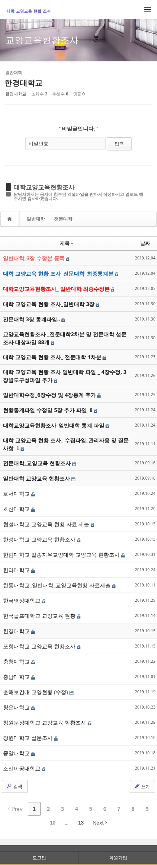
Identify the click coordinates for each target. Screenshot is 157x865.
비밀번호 (38, 143)
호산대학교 (17, 508)
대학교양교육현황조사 (44, 187)
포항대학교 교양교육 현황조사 (40, 646)
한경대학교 (24, 82)
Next (99, 823)
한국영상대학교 (22, 600)
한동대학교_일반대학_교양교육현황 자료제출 (57, 585)
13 (80, 823)
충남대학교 (17, 676)
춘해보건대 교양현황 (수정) (36, 692)
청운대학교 (17, 707)
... (66, 823)
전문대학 (63, 219)
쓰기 (144, 786)
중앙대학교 (17, 753)
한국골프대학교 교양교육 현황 (40, 615)
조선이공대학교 (22, 768)
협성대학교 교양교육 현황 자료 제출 (47, 524)
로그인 (39, 857)
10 (52, 823)
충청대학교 (17, 661)
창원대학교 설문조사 (28, 737)
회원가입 (118, 857)
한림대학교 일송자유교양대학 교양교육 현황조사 (62, 554)
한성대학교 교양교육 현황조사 (40, 539)
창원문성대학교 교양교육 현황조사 (45, 722)
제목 (65, 243)
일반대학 (36, 219)
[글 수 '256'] (11, 218)
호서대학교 (17, 493)
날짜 (145, 243)
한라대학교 (17, 569)
